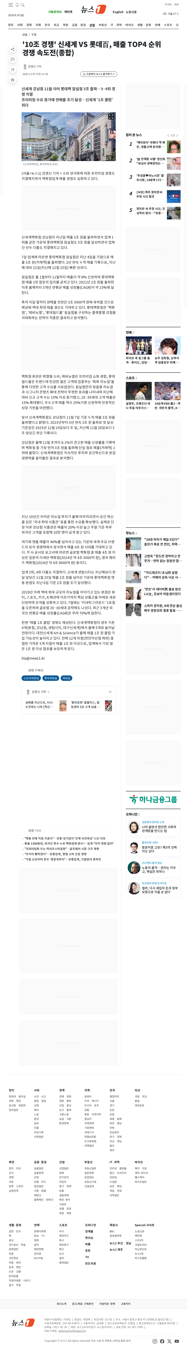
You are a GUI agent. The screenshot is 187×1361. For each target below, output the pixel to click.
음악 (36, 1245)
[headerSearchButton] (22, 4)
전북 (112, 1128)
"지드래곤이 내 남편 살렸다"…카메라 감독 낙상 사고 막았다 (162, 577)
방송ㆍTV (39, 1235)
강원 (112, 1114)
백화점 (66, 678)
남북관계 (13, 1191)
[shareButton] (12, 49)
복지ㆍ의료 (141, 1168)
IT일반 (113, 1182)
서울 (112, 1101)
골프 (61, 1258)
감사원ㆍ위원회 (17, 1105)
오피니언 (132, 814)
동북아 (87, 1096)
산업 (24, 34)
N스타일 (38, 1258)
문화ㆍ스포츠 (16, 1186)
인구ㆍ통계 (65, 1110)
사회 (36, 1090)
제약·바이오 (141, 1173)
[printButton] (12, 79)
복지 (36, 1110)
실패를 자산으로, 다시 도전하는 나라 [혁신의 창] (39, 705)
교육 (36, 1105)
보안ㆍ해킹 (116, 1186)
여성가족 (38, 1132)
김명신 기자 (34, 66)
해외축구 (64, 1245)
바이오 (139, 1162)
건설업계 (89, 1186)
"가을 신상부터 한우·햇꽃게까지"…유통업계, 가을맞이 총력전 (62, 859)
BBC (112, 1231)
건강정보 (13, 1258)
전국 (112, 1090)
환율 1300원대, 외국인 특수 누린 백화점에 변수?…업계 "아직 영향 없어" (69, 843)
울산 (112, 1145)
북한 (11, 1162)
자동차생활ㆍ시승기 (19, 1280)
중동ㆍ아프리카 (92, 1114)
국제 (87, 1090)
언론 (11, 1253)
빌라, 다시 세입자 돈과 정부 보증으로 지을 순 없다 (160, 890)
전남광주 (114, 1132)
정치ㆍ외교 (15, 1168)
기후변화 (89, 1128)
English (118, 12)
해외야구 (64, 1235)
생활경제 (64, 1195)
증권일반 (38, 1186)
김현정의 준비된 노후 (153, 822)
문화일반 (13, 1249)
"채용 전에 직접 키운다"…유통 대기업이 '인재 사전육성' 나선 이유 (65, 838)
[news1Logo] (23, 1322)
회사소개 (61, 1304)
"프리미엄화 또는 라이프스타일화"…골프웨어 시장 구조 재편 (61, 849)
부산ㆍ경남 (116, 1141)
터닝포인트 (141, 1249)
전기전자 (64, 1177)
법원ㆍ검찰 (40, 1101)
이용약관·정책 (107, 1304)
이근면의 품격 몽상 (152, 863)
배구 (61, 1249)
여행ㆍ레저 (15, 1262)
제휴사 (114, 1225)
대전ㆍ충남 (116, 1123)
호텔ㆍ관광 (65, 1208)
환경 (36, 1119)
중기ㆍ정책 (65, 1186)
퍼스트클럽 (141, 1258)
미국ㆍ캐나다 (91, 1101)
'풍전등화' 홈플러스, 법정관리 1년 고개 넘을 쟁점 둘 (85, 705)
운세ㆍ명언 (15, 1267)
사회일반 (38, 1136)
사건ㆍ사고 (40, 1096)
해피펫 (68, 12)
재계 (61, 1173)
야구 (61, 1231)
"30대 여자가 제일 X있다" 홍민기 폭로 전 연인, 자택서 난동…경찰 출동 (162, 544)
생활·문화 (15, 1225)
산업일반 (64, 1168)
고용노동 (64, 1114)
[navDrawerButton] (11, 5)
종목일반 (64, 1262)
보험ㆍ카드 (40, 1182)
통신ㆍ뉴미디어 (118, 1173)
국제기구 (89, 1132)
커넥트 (168, 4)
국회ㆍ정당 (15, 1101)
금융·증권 (40, 1162)
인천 (112, 1110)
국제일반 (89, 1145)
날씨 (36, 1123)
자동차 (62, 1182)
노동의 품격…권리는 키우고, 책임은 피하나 (159, 870)
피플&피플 (90, 1136)
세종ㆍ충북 (116, 1119)
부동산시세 (90, 1182)
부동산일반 (90, 1168)
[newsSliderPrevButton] (168, 135)
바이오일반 (141, 1182)
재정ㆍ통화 (65, 1101)
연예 (129, 332)
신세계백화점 (31, 678)
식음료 (62, 1204)
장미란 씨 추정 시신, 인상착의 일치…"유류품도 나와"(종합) (150, 213)
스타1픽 (139, 1240)
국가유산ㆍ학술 (17, 1245)
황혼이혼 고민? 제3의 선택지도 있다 (159, 849)
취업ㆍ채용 (65, 1213)
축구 (61, 1240)
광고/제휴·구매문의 (83, 1304)
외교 (137, 1090)
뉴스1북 (139, 1253)
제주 (112, 1150)
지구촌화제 (90, 1141)
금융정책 (38, 1173)
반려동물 (13, 1276)
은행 (36, 1177)
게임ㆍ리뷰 (116, 1191)
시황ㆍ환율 (40, 1191)
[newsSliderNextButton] (177, 135)
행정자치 (114, 1096)
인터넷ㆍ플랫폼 (118, 1168)
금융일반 (38, 1168)
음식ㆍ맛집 (15, 1285)
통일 (137, 1101)
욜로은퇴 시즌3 (150, 842)
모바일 (113, 1177)
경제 (62, 1090)
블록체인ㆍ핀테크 (43, 1199)
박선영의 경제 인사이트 (154, 883)
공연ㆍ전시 (15, 1231)
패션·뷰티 (64, 1199)
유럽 (86, 1110)
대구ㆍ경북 (116, 1136)
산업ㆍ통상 (65, 1105)
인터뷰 (37, 1253)
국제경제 (89, 1123)
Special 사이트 (144, 1225)
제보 (176, 4)
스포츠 (130, 378)
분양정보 (89, 1177)
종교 (11, 1240)
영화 (36, 1240)
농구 (61, 1253)
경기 (112, 1105)
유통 (61, 1191)
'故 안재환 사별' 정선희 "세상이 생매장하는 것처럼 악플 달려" (150, 163)
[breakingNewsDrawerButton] (17, 4)
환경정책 (64, 1123)
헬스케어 (139, 1177)
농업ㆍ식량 (65, 1119)
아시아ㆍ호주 (91, 1105)
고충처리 (125, 1304)
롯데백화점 (50, 678)
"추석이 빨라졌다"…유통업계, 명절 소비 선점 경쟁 (55, 854)
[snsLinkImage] (155, 1341)
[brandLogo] (93, 9)
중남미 (87, 1119)
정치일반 (13, 1110)
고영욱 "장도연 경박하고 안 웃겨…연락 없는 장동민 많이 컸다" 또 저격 (163, 561)
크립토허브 (55, 12)
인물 (36, 1128)
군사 (11, 1173)
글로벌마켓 (115, 1235)
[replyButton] (12, 59)
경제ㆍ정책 (65, 1096)
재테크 (37, 1195)
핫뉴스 (130, 533)
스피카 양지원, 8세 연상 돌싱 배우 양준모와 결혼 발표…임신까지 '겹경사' (163, 611)
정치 (11, 1090)
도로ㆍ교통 (15, 1271)
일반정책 (89, 1173)
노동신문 (131, 12)
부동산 (88, 1162)
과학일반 (114, 1195)
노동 (36, 1114)
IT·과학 (115, 1162)
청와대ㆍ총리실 (17, 1096)
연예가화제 (40, 1231)
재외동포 (139, 1105)
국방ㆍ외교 (141, 1096)
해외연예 (38, 1249)
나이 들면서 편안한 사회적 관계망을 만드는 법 (159, 829)
